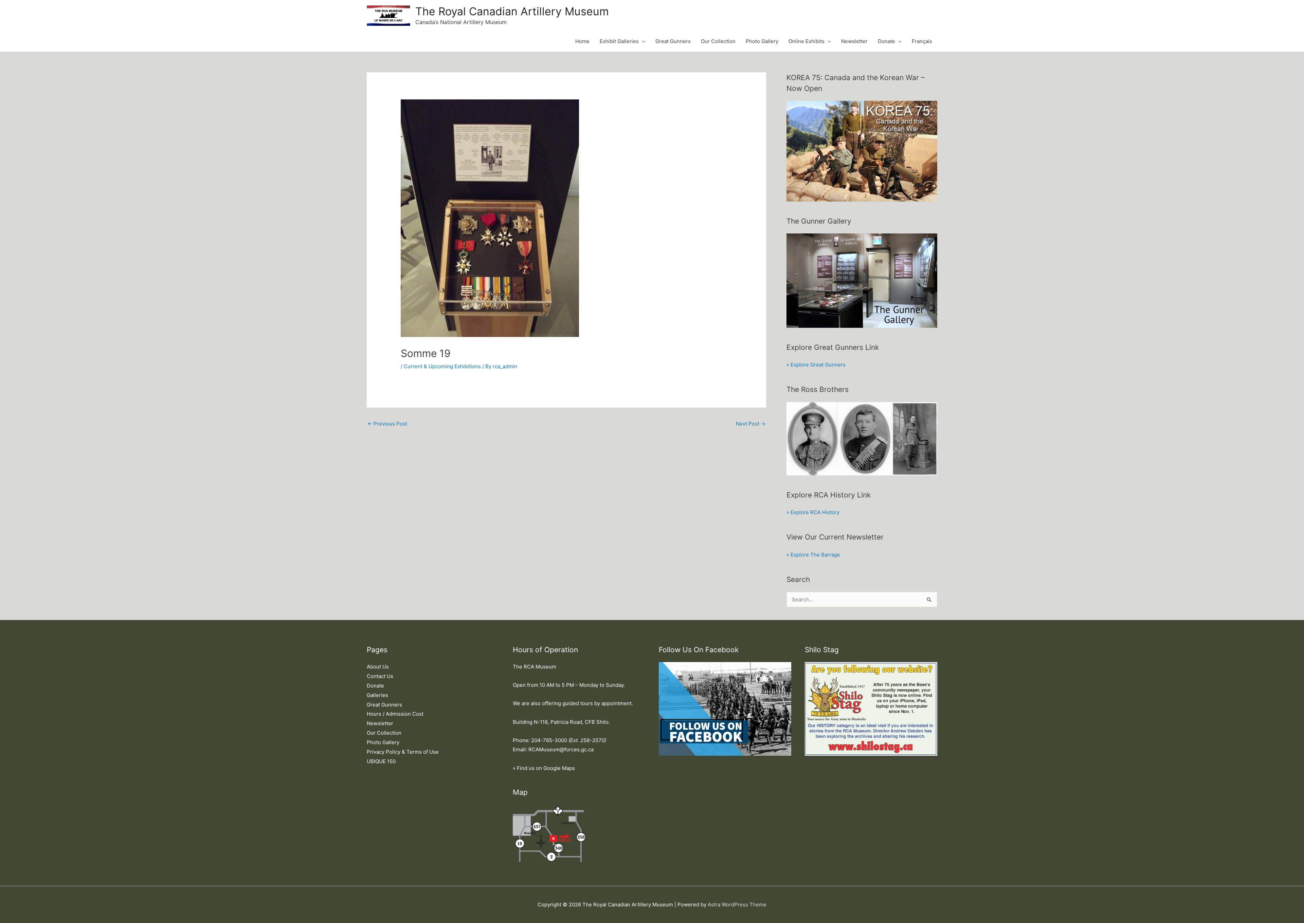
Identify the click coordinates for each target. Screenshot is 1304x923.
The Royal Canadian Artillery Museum (512, 11)
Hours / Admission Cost (395, 714)
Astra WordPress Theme (737, 904)
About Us (378, 666)
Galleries (377, 695)
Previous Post (387, 423)
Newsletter (854, 41)
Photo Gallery (762, 41)
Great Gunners (673, 41)
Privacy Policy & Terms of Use (403, 752)
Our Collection (718, 41)
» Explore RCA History (812, 512)
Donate (886, 41)
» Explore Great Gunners (816, 364)
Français (922, 41)
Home (582, 41)
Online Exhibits (807, 41)
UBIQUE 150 (381, 761)
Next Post (750, 423)
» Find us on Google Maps (544, 768)
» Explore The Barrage (813, 554)
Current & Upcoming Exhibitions (442, 366)
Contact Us (380, 676)
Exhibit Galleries (619, 41)
